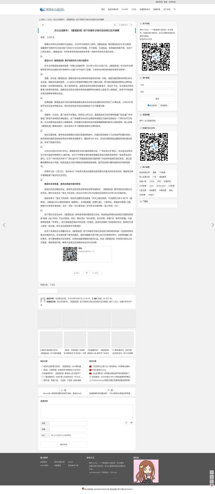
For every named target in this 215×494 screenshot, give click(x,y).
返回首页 (159, 2)
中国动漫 (162, 190)
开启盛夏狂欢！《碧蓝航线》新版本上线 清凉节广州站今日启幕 (98, 353)
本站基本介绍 (73, 465)
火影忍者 (142, 190)
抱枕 (165, 2)
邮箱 (43, 429)
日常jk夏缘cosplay (99, 370)
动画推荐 (152, 190)
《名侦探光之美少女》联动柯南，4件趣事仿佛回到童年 (113, 366)
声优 (159, 181)
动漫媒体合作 (145, 9)
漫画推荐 (162, 177)
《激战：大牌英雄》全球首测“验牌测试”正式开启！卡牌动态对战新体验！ (75, 353)
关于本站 (166, 9)
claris (151, 186)
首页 (103, 9)
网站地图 (113, 489)
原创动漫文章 (113, 9)
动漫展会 (57, 465)
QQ (43, 435)
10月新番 (142, 186)
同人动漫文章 (144, 177)
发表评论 (124, 25)
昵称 (43, 423)
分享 (96, 273)
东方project (161, 186)
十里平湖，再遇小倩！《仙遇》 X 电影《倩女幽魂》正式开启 (66, 380)
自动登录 (153, 106)
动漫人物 (142, 181)
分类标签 (172, 2)
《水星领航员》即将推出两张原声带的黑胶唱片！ (111, 373)
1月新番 (171, 186)
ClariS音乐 (44, 465)
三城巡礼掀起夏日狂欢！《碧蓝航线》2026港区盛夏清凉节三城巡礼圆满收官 (50, 353)
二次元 (133, 9)
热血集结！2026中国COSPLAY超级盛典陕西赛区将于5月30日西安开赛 (119, 377)
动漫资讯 (167, 181)
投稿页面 (156, 9)
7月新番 (162, 172)
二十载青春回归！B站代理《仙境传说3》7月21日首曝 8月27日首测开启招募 (122, 353)
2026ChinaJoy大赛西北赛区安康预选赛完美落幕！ (111, 380)
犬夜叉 (151, 195)
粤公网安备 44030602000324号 (96, 489)
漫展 (154, 172)
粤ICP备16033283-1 (125, 489)
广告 (154, 177)
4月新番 (142, 195)
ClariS (125, 9)
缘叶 (96, 299)
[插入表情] (126, 423)
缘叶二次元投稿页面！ (148, 121)
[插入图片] (131, 423)
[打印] (115, 25)
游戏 (47, 291)
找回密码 (163, 106)
